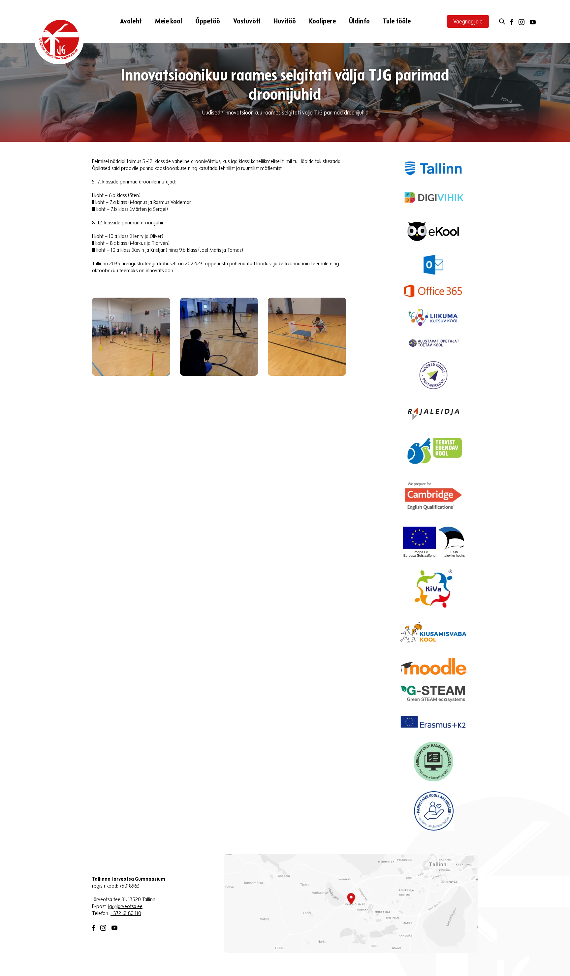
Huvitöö (285, 21)
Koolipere (322, 21)
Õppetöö (207, 21)
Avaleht (131, 21)
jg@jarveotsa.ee (125, 906)
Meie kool (168, 21)
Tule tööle (397, 21)
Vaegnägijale (468, 22)
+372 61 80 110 (126, 913)
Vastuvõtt (247, 21)
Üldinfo (359, 21)
